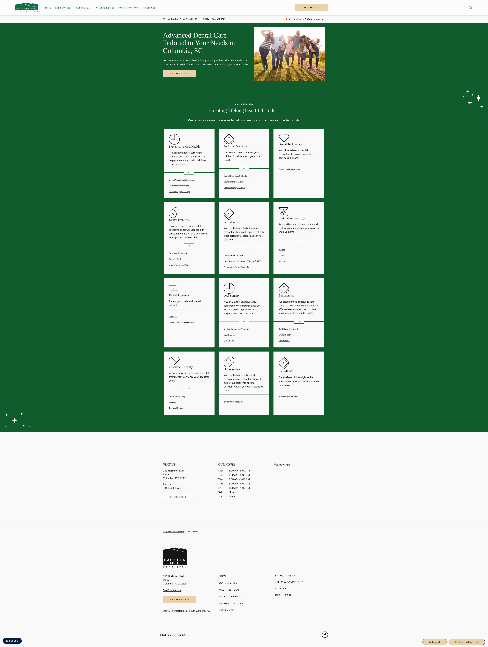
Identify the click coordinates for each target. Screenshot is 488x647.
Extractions (229, 340)
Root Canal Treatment (288, 329)
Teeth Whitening (176, 408)
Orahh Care (283, 595)
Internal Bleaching (177, 396)
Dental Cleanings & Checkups (182, 180)
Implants (282, 261)
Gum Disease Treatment (234, 255)
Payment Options (128, 8)
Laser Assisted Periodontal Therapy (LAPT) (242, 261)
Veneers (172, 402)
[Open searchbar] (470, 8)
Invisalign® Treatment (233, 401)
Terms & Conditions (289, 582)
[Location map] (299, 490)
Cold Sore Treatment (178, 253)
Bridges (282, 249)
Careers (280, 588)
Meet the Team (83, 8)
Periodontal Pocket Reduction (237, 267)
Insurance (149, 8)
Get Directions (177, 497)
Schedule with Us (312, 7)
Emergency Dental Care (179, 265)
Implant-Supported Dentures (181, 322)
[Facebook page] (325, 634)
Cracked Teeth (175, 259)
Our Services (62, 8)
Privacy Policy (285, 575)
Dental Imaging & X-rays (179, 191)
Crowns (282, 255)
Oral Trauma (229, 335)
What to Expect (105, 8)
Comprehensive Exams (179, 185)
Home (47, 8)
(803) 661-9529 (218, 19)
